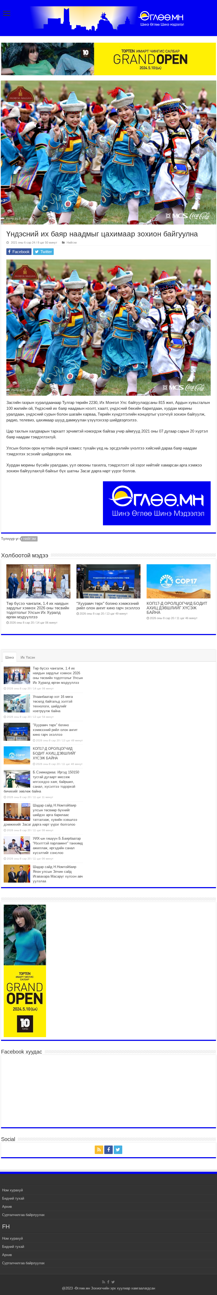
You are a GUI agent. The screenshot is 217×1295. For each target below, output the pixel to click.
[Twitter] (118, 1150)
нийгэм (29, 538)
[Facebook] (108, 1150)
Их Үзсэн (28, 657)
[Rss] (99, 1150)
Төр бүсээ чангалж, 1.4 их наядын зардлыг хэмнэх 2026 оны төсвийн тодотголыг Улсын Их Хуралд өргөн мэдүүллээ (37, 610)
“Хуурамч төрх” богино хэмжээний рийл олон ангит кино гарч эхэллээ (108, 605)
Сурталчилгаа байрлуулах (23, 1215)
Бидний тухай (13, 1198)
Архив (7, 1207)
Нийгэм (72, 242)
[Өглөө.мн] (108, 17)
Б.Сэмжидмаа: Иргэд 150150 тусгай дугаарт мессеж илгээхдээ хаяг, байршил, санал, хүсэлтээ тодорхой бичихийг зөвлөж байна (41, 781)
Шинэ (9, 657)
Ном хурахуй (12, 1190)
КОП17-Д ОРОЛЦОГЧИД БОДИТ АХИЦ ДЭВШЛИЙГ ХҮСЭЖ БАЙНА (177, 608)
